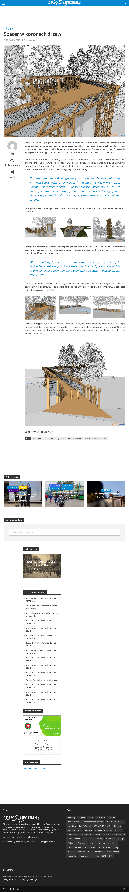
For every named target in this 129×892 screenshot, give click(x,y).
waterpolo (72, 856)
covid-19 (111, 817)
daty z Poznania (74, 821)
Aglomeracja (55, 486)
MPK (85, 839)
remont (102, 843)
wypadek (95, 856)
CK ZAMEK (100, 817)
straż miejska (89, 847)
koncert (118, 830)
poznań (93, 843)
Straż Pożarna (104, 847)
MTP (92, 839)
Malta (70, 839)
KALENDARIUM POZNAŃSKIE (91, 826)
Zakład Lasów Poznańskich (96, 438)
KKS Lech (117, 826)
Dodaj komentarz (12, 165)
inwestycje (72, 826)
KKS (108, 826)
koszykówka (86, 834)
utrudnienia (99, 851)
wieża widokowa (75, 438)
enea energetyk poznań (93, 821)
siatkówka (112, 843)
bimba (90, 817)
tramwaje (81, 851)
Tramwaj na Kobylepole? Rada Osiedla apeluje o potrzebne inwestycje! (64, 495)
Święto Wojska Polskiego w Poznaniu (42, 680)
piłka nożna (110, 839)
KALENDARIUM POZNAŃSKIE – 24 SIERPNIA (42, 563)
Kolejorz (88, 830)
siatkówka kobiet (74, 847)
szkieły (115, 847)
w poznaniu (83, 856)
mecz (77, 839)
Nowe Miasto (67, 489)
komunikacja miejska (103, 830)
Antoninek (9, 29)
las (45, 438)
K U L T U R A (13, 490)
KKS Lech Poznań (75, 830)
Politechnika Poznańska (77, 843)
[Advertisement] (64, 14)
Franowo (55, 489)
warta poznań (113, 851)
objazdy (100, 839)
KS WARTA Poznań (101, 834)
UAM (90, 851)
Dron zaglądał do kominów (106, 493)
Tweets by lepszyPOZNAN (34, 768)
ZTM (111, 856)
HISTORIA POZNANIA (115, 821)
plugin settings (31, 879)
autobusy (71, 817)
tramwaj (71, 851)
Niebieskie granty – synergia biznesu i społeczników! (23, 495)
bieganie (81, 817)
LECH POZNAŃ (118, 834)
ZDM (104, 856)
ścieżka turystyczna (57, 438)
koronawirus (73, 834)
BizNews (23, 487)
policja (121, 839)
